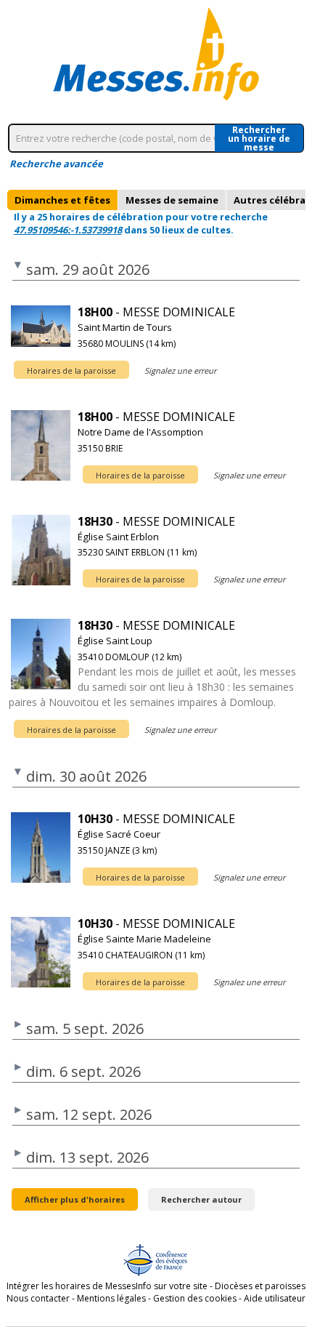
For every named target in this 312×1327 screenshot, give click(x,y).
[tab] (62, 200)
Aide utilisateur (274, 1298)
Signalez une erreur (180, 370)
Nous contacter (38, 1298)
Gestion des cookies (195, 1298)
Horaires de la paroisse (71, 370)
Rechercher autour (201, 1199)
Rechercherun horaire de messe (259, 138)
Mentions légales (111, 1298)
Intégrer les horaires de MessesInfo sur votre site (107, 1286)
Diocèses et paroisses (260, 1286)
